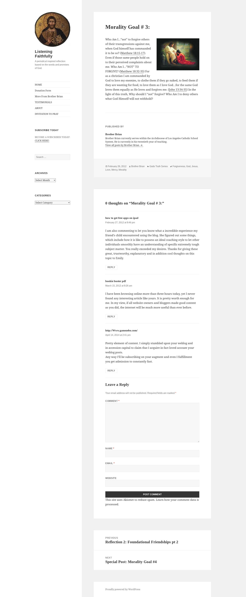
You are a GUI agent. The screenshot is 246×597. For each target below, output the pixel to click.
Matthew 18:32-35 (132, 71)
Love (107, 170)
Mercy (114, 170)
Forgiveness (179, 166)
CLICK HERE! (42, 140)
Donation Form (43, 90)
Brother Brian (138, 166)
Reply (111, 267)
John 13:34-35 (178, 89)
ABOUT (39, 108)
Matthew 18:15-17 (132, 53)
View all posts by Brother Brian (122, 145)
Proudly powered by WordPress (122, 589)
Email (109, 463)
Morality (123, 170)
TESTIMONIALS (43, 102)
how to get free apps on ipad (121, 217)
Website (110, 478)
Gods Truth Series (158, 166)
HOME (38, 84)
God (188, 166)
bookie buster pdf (115, 281)
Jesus (195, 166)
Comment (112, 401)
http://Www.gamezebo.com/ (121, 330)
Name (109, 448)
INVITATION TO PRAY (46, 113)
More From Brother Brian (49, 96)
